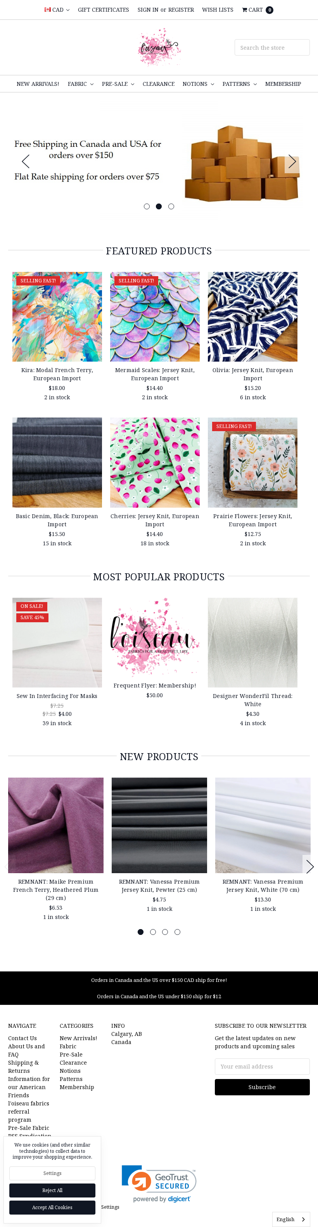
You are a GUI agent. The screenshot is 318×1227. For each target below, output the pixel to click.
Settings (52, 1173)
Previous (25, 161)
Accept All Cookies (52, 1207)
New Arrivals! (38, 83)
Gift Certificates (103, 9)
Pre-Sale (115, 83)
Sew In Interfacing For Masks (57, 696)
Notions (196, 83)
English (285, 1219)
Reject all (52, 1190)
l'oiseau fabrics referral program (28, 1111)
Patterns (237, 83)
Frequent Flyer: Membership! (155, 685)
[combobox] (291, 1219)
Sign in (148, 9)
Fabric (78, 83)
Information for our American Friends (29, 1087)
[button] (159, 1184)
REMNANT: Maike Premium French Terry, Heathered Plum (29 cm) (56, 890)
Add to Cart (57, 348)
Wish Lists (217, 9)
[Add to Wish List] (93, 292)
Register (181, 9)
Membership (283, 83)
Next (292, 161)
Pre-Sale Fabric (28, 1127)
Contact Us (22, 1038)
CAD (58, 9)
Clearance (159, 83)
